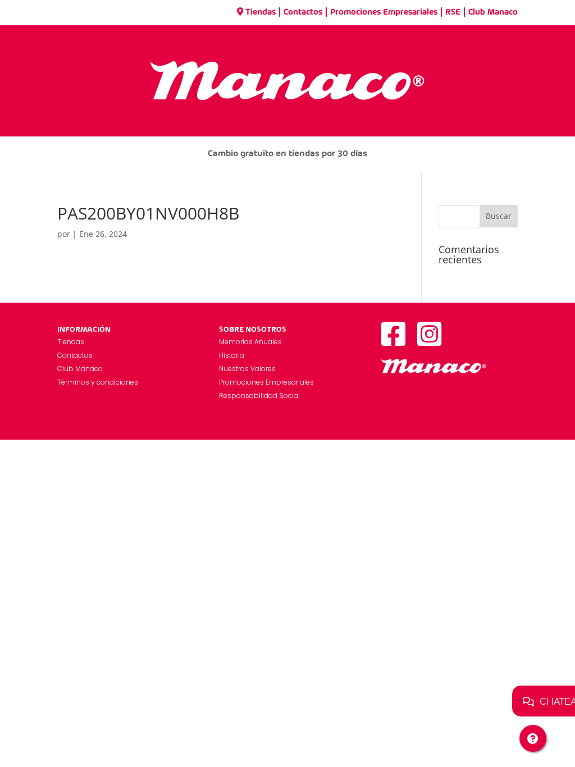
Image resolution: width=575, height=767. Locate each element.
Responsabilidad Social (259, 395)
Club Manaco (493, 12)
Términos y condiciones (97, 382)
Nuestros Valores (247, 368)
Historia (231, 355)
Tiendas (260, 12)
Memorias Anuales (250, 341)
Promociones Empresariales (383, 12)
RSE (452, 12)
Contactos (303, 12)
